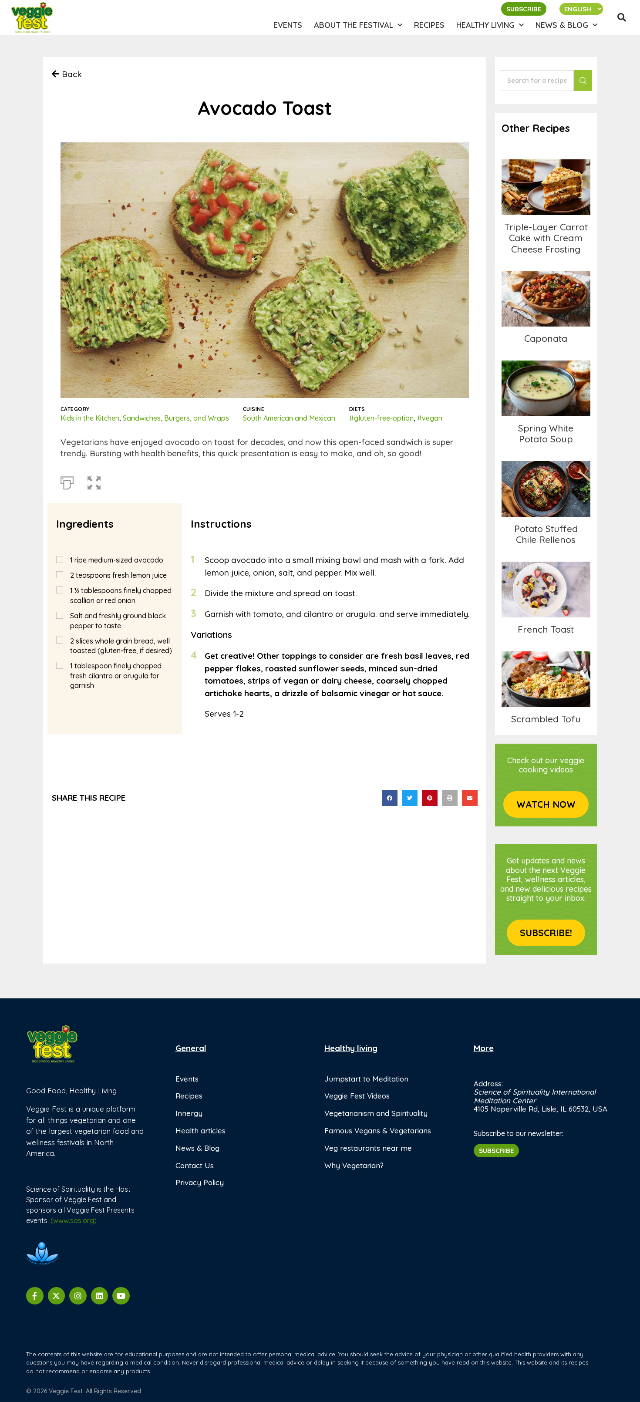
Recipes (429, 25)
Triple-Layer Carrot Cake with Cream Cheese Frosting (546, 187)
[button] (621, 17)
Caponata (545, 298)
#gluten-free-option (381, 418)
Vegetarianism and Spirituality (376, 1113)
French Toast (545, 589)
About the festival (353, 25)
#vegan (429, 418)
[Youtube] (121, 1295)
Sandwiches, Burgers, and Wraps (176, 418)
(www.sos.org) (74, 1220)
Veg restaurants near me (368, 1148)
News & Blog (562, 25)
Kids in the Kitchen (90, 418)
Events (287, 25)
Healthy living (485, 25)
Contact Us (194, 1165)
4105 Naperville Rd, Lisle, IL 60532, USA (540, 1108)
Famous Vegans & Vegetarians (377, 1130)
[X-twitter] (56, 1295)
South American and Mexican (289, 418)
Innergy (188, 1113)
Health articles (200, 1130)
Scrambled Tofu (546, 679)
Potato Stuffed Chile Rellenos (546, 534)
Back (72, 74)
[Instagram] (78, 1295)
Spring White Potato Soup (545, 433)
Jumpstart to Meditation (366, 1078)
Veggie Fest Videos (357, 1095)
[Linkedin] (99, 1295)
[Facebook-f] (35, 1295)
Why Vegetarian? (354, 1165)
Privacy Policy (199, 1182)
